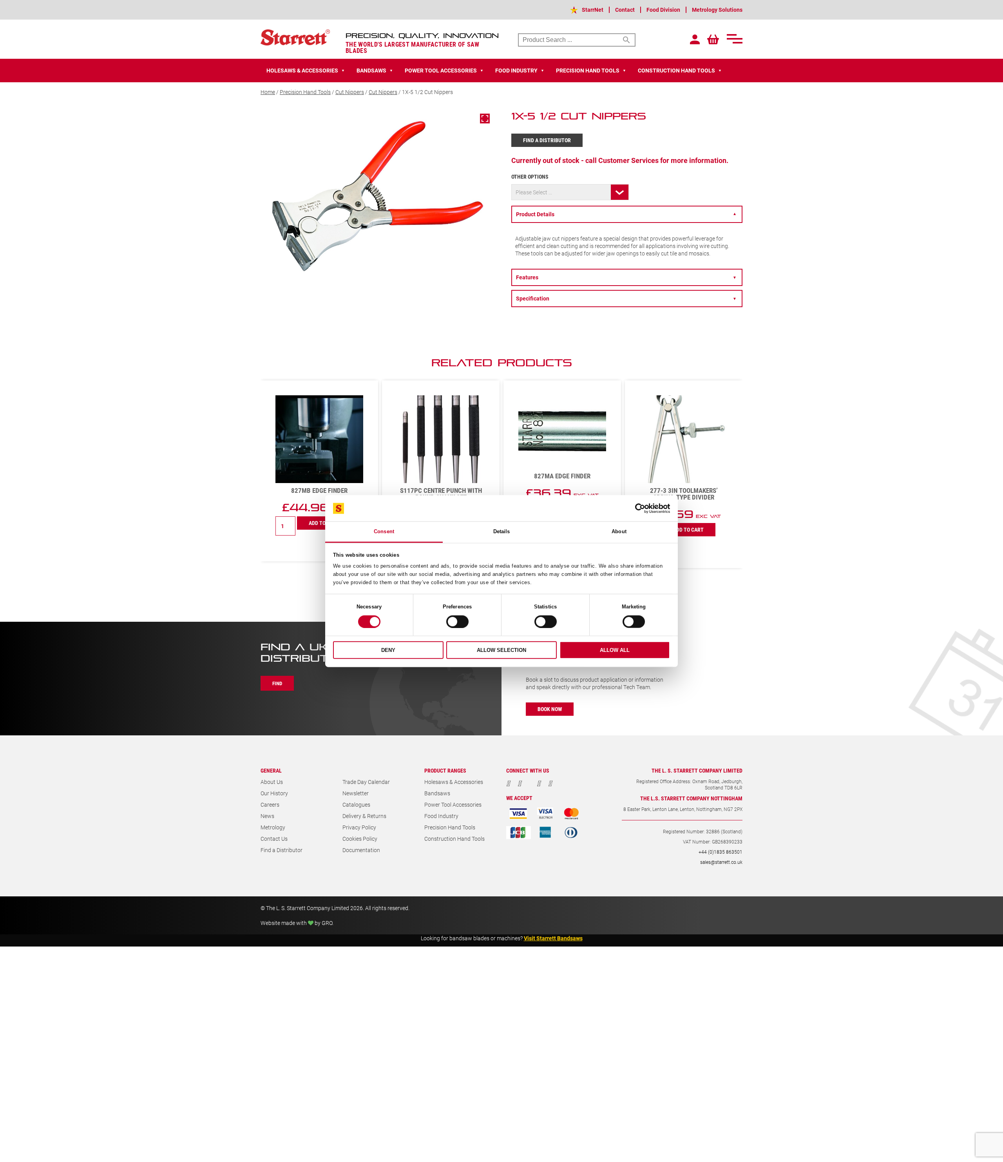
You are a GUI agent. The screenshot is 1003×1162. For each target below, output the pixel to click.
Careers (270, 804)
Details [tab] (501, 531)
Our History (274, 793)
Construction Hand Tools (454, 838)
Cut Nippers (349, 92)
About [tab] (619, 531)
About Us (272, 782)
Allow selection (501, 650)
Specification (626, 298)
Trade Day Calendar (366, 782)
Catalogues (356, 804)
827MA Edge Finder (441, 475)
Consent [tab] (384, 531)
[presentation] (713, 366)
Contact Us (274, 838)
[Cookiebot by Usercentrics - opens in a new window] (635, 508)
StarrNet (592, 9)
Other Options (530, 176)
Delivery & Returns (364, 816)
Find (277, 683)
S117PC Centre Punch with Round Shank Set (319, 493)
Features (626, 277)
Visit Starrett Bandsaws (553, 938)
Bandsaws (437, 793)
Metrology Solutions (717, 9)
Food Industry (441, 816)
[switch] (457, 621)
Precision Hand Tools (305, 92)
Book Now (550, 709)
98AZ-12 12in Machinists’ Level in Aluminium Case (683, 493)
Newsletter (355, 793)
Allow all (615, 650)
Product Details (626, 214)
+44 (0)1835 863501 (720, 852)
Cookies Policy (359, 838)
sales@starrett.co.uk (721, 862)
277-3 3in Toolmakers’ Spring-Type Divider (562, 493)
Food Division (663, 9)
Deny (388, 650)
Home (268, 92)
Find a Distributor (547, 140)
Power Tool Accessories (453, 804)
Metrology (273, 827)
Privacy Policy (359, 827)
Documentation (361, 850)
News (267, 816)
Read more (683, 514)
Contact (625, 9)
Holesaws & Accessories (453, 782)
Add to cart (324, 529)
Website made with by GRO (296, 923)
